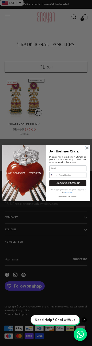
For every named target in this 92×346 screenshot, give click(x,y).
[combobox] (54, 174)
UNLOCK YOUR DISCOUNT (68, 183)
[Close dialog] (87, 148)
